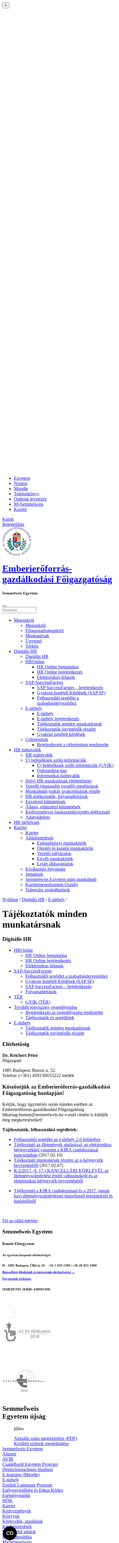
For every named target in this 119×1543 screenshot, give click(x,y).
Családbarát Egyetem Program (30, 1464)
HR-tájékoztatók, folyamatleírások (56, 796)
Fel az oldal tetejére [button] (20, 1220)
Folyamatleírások (41, 991)
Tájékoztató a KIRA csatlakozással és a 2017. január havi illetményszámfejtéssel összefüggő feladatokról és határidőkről (63, 1195)
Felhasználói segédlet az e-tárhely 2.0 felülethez (57, 1139)
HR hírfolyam (26, 822)
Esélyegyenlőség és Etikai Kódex (32, 1490)
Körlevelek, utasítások (22, 1521)
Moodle (21, 488)
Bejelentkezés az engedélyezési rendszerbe (64, 1012)
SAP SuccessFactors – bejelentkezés (70, 687)
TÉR (18, 996)
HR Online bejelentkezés (60, 672)
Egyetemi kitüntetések (45, 801)
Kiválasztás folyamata (45, 869)
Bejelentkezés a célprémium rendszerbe (73, 744)
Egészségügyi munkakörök (61, 843)
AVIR (7, 1459)
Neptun (20, 483)
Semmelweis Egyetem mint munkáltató (60, 879)
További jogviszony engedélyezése (45, 1007)
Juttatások (34, 874)
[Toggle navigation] (4, 606)
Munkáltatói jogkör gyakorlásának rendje (62, 791)
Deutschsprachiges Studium (27, 1469)
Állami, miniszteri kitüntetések (53, 806)
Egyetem (22, 478)
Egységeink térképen (16, 1278)
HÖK (7, 1500)
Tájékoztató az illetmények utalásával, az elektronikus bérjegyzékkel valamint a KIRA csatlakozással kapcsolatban (62, 1149)
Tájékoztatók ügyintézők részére (66, 729)
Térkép (31, 646)
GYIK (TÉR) (37, 1002)
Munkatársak (37, 635)
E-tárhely (33, 708)
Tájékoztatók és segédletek (49, 1017)
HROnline (34, 661)
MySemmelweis (28, 504)
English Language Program (27, 1485)
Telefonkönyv (26, 493)
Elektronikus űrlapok (56, 677)
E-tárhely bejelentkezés (58, 718)
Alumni (9, 1453)
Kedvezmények (16, 1510)
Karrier (20, 509)
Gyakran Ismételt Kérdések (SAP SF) (71, 692)
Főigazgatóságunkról (44, 630)
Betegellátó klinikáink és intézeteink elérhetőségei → (38, 1272)
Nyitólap (10, 899)
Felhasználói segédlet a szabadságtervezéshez (58, 700)
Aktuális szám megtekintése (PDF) (45, 1438)
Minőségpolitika (17, 1536)
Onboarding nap (52, 770)
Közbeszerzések (17, 1526)
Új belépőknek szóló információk (55, 760)
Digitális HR (25, 651)
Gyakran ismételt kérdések (61, 734)
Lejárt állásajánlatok (55, 863)
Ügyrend (33, 640)
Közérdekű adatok (19, 1531)
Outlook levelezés (30, 498)
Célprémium (36, 739)
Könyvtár (11, 1516)
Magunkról (24, 620)
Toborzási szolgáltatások (47, 889)
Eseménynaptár (16, 1495)
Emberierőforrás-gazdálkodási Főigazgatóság (57, 573)
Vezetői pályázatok (54, 853)
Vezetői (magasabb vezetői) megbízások (61, 786)
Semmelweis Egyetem (22, 1448)
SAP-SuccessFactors (44, 682)
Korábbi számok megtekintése (41, 1443)
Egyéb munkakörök (55, 858)
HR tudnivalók (27, 749)
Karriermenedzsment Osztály (51, 884)
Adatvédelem (37, 817)
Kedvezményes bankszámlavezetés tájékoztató (67, 812)
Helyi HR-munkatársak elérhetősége (58, 780)
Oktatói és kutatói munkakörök (65, 848)
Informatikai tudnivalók (58, 775)
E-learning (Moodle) (21, 1474)
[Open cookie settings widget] (10, 1533)
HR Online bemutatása (58, 666)
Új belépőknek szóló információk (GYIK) (75, 765)
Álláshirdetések (39, 837)
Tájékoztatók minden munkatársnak (69, 723)
